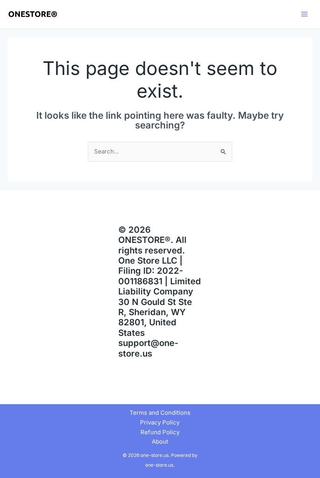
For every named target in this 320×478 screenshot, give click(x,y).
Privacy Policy (160, 422)
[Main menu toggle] (304, 14)
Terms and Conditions (160, 412)
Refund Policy (160, 432)
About (160, 441)
